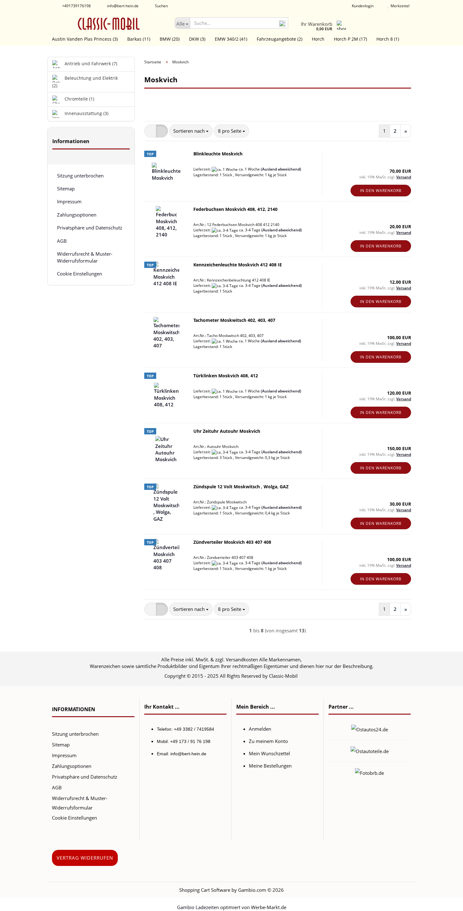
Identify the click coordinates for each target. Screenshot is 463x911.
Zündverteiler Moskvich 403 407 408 (232, 542)
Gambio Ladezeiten (198, 907)
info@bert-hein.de (122, 6)
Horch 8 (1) (387, 39)
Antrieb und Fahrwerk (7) (90, 64)
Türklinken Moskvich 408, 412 (225, 376)
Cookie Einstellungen (79, 273)
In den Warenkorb (381, 190)
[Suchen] (282, 23)
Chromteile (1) (78, 99)
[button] (150, 131)
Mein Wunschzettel (269, 753)
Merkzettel (399, 6)
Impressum (69, 201)
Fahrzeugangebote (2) (279, 39)
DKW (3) (197, 39)
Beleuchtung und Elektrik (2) (85, 82)
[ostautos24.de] (369, 729)
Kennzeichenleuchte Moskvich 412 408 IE (237, 265)
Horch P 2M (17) (350, 39)
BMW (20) (170, 39)
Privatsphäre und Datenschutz (89, 227)
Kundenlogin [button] (362, 6)
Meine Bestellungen (270, 766)
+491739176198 (76, 6)
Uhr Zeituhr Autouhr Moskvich (226, 431)
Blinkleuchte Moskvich (218, 154)
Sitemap (66, 188)
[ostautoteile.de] (370, 750)
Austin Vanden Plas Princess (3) (85, 39)
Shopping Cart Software (204, 890)
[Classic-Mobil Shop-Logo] (108, 23)
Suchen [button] (161, 6)
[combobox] (191, 131)
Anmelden (260, 729)
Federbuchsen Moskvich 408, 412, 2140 (235, 209)
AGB (62, 241)
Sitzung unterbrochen (80, 175)
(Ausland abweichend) (281, 169)
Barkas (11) (138, 39)
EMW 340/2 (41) (231, 39)
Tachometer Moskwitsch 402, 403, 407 (234, 320)
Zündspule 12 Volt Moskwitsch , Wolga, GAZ (241, 487)
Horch (318, 39)
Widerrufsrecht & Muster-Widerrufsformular (84, 257)
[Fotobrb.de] (369, 772)
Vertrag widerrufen (85, 858)
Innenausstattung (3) (85, 113)
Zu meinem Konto (268, 741)
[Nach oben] (445, 901)
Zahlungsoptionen (76, 215)
